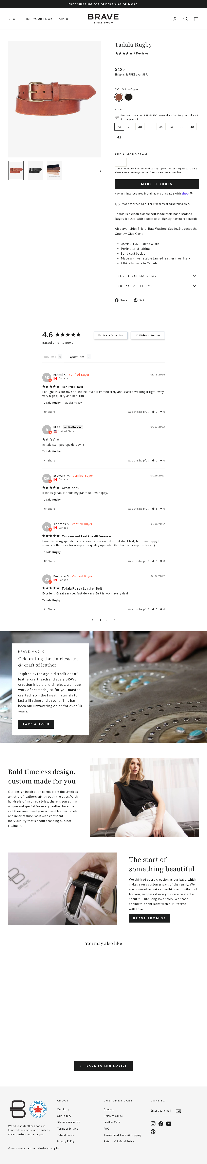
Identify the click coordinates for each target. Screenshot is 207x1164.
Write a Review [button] (150, 335)
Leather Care (112, 1122)
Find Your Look (38, 18)
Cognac (119, 97)
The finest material (137, 275)
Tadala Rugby (51, 402)
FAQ (106, 1128)
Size (118, 109)
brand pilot (52, 1148)
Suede (172, 228)
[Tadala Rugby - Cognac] (11, 1027)
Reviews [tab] (50, 357)
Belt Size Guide (113, 1115)
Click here (147, 203)
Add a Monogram (131, 154)
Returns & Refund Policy (119, 1141)
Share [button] (51, 412)
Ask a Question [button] (113, 335)
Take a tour (36, 724)
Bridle (142, 228)
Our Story (63, 1109)
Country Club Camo (129, 233)
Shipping (120, 74)
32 (151, 127)
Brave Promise (149, 918)
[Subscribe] (178, 1110)
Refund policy (65, 1135)
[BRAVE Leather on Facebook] (160, 1123)
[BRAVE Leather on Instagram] (153, 1123)
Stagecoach (187, 228)
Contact (109, 1109)
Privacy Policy (66, 1141)
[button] (154, 412)
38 (182, 127)
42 (119, 137)
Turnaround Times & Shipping (122, 1135)
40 (192, 127)
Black (129, 97)
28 (130, 127)
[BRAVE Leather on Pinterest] (153, 1131)
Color (126, 89)
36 (171, 127)
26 (119, 127)
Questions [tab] (77, 357)
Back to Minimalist (106, 1065)
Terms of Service (67, 1128)
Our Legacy (64, 1115)
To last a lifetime (135, 285)
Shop (13, 18)
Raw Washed (157, 228)
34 (161, 127)
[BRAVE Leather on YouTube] (168, 1123)
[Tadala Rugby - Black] (16, 1027)
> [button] (115, 620)
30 (140, 127)
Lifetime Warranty (68, 1122)
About (65, 18)
